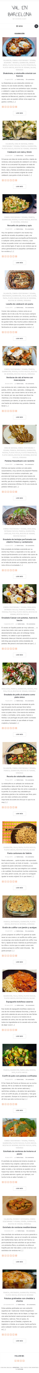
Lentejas (7, 533)
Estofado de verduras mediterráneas (19, 1227)
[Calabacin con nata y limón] (19, 130)
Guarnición (24, 63)
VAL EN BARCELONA (19, 11)
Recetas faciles (20, 374)
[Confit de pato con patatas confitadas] (19, 1055)
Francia (23, 146)
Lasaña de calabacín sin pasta (19, 304)
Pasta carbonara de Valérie (19, 853)
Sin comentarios (30, 79)
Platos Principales (28, 65)
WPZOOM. (20, 1369)
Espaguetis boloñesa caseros (19, 1002)
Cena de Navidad (20, 144)
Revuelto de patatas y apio (19, 225)
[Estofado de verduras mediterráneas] (19, 1205)
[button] (19, 26)
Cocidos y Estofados (21, 1219)
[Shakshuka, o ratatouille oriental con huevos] (19, 47)
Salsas (33, 67)
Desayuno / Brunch (11, 63)
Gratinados (7, 296)
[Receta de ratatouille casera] (19, 753)
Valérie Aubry (20, 79)
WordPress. (16, 1367)
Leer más (19, 113)
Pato (13, 1072)
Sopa (34, 1145)
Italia (24, 296)
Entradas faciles (11, 531)
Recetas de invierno (28, 298)
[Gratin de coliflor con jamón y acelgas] (19, 906)
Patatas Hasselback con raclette (19, 461)
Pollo (9, 691)
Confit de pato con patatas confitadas (19, 1076)
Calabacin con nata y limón (19, 152)
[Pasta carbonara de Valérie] (19, 832)
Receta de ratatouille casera (19, 776)
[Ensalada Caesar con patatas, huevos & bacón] (19, 594)
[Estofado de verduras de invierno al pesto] (19, 1127)
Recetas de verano (22, 67)
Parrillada (24, 1070)
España (23, 1221)
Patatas (15, 220)
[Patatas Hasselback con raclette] (19, 434)
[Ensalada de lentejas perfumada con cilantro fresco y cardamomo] (19, 515)
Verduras (19, 70)
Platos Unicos (8, 67)
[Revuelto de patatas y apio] (19, 204)
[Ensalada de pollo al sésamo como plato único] (19, 674)
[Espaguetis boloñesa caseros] (19, 981)
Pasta (5, 298)
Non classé (31, 296)
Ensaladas (31, 529)
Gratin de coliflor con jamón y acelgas (19, 927)
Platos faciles (14, 65)
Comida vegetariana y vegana (23, 60)
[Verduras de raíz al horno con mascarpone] (19, 355)
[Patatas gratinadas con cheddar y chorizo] (19, 1279)
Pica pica (15, 533)
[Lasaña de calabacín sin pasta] (19, 280)
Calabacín (7, 60)
